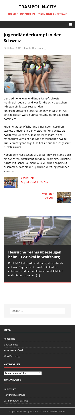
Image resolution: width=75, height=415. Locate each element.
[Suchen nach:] (37, 311)
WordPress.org (12, 356)
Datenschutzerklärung (16, 400)
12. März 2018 (14, 48)
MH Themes (59, 411)
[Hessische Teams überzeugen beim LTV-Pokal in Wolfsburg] (37, 230)
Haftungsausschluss (14, 394)
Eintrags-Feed (11, 344)
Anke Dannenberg (36, 48)
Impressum (10, 389)
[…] (38, 275)
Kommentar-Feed (13, 350)
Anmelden (9, 338)
